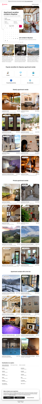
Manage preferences (30, 397)
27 (13, 38)
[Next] (22, 42)
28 (15, 38)
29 (17, 38)
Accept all (8, 397)
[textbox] (8, 23)
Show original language (29, 1)
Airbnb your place (35, 4)
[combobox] (13, 19)
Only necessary (19, 397)
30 (5, 40)
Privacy (19, 402)
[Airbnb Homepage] (4, 4)
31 (7, 40)
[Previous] (19, 42)
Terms (22, 402)
